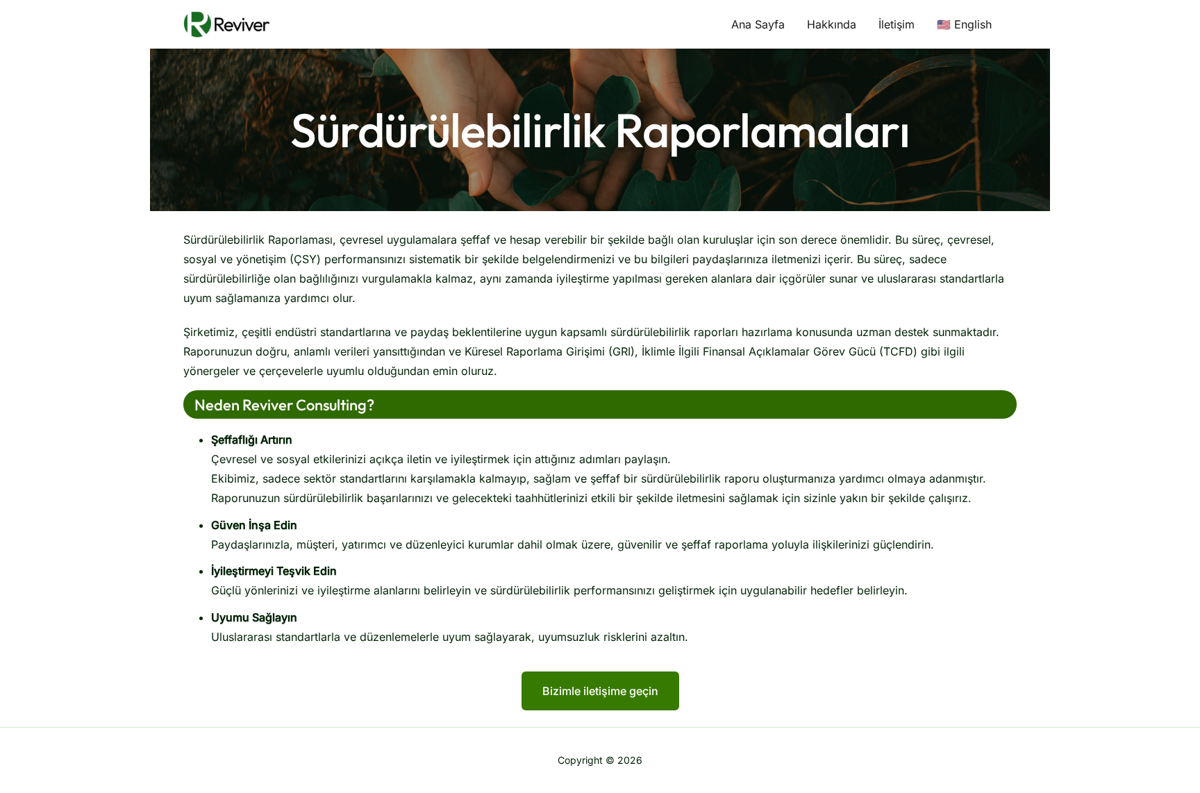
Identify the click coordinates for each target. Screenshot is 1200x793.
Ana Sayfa (758, 24)
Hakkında (831, 24)
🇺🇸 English (964, 24)
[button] (600, 690)
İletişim (896, 24)
